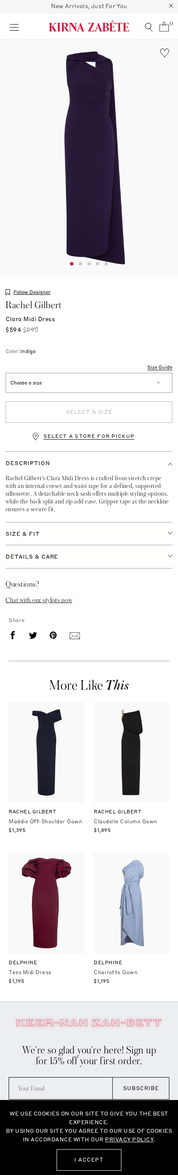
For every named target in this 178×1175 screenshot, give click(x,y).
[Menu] (14, 27)
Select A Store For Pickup (89, 436)
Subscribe (141, 1088)
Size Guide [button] (159, 367)
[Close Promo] (171, 7)
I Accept (89, 1159)
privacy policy (129, 1139)
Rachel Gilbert (33, 305)
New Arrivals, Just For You (89, 6)
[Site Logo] (89, 26)
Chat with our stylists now (39, 600)
